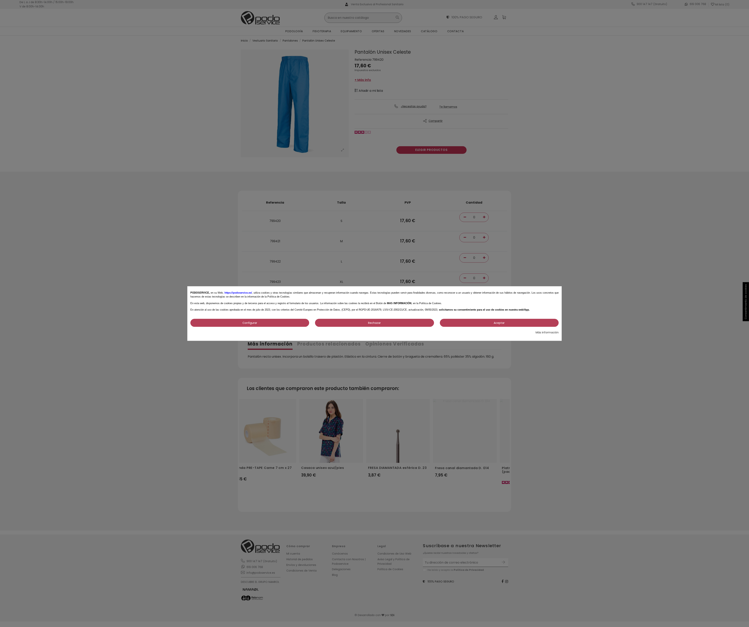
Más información (547, 332)
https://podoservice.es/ (238, 292)
